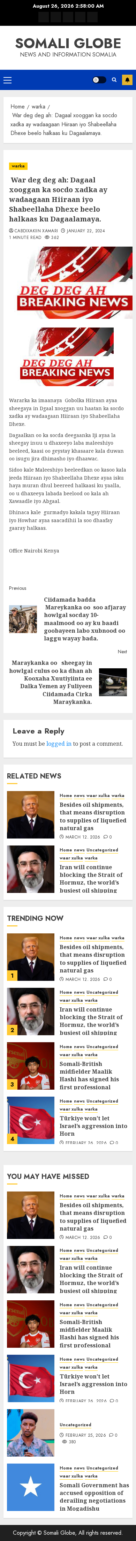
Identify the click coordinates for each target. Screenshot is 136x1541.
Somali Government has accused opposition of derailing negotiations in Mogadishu (94, 1496)
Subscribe (127, 80)
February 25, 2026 (86, 1435)
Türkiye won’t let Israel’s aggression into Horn (93, 1126)
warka (18, 166)
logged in (58, 743)
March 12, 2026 (83, 837)
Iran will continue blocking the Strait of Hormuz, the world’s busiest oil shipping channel (91, 882)
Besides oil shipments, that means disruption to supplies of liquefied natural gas (93, 816)
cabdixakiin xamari (36, 231)
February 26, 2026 (86, 1143)
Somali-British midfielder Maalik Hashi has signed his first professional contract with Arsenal (91, 1079)
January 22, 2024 (86, 231)
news (79, 796)
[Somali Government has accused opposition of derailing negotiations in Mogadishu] (30, 1487)
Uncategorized (102, 850)
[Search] (114, 80)
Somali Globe (68, 43)
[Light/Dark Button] (99, 79)
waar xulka (98, 796)
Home (66, 796)
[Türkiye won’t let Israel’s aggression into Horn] (30, 1120)
